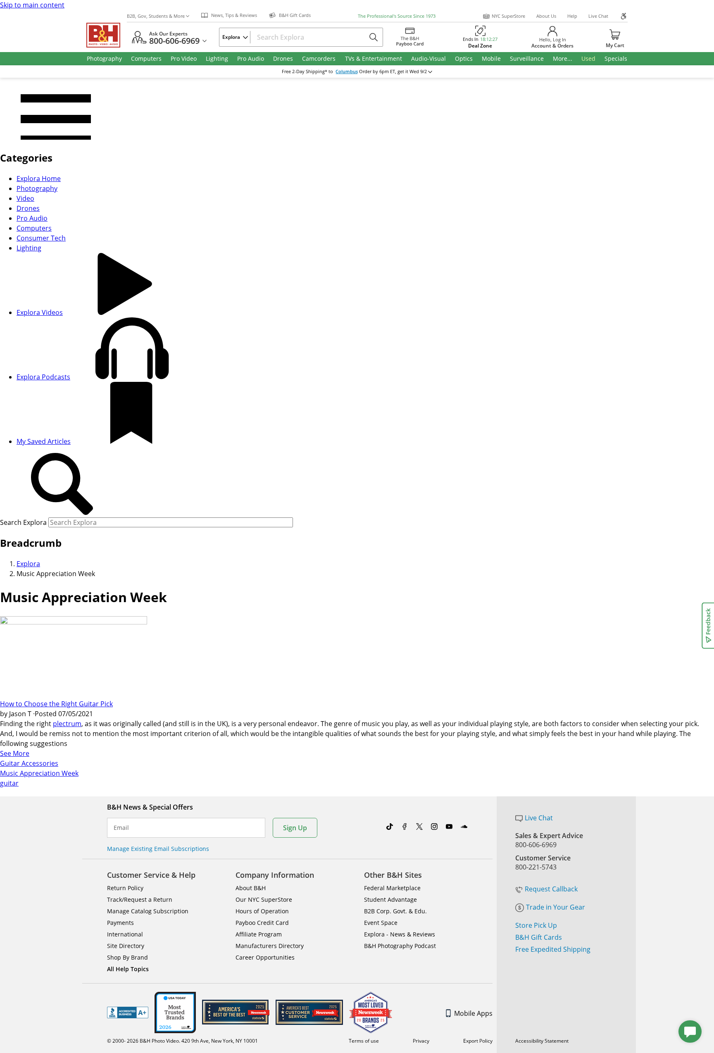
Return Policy (125, 888)
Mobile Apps (473, 1013)
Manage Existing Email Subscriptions (158, 848)
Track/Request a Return (139, 899)
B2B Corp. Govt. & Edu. (395, 911)
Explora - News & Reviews (399, 934)
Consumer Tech (41, 238)
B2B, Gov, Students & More (156, 16)
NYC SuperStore (508, 16)
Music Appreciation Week (39, 773)
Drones (28, 208)
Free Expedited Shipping (552, 949)
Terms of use (364, 1040)
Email (121, 828)
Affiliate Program (259, 934)
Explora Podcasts (43, 376)
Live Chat (598, 16)
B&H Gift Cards (538, 937)
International (125, 934)
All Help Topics (128, 969)
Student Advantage (390, 899)
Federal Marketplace (392, 888)
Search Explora (23, 522)
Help (572, 16)
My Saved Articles (44, 441)
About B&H (251, 888)
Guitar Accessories (29, 763)
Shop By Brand (127, 957)
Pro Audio (32, 218)
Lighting (29, 248)
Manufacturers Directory (270, 946)
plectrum (67, 723)
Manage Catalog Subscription (147, 911)
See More (14, 753)
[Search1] (62, 484)
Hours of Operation (262, 911)
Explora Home (39, 178)
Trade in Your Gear (555, 907)
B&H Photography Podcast (400, 946)
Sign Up (295, 827)
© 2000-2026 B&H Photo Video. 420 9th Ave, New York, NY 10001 (182, 1040)
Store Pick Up (536, 925)
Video (25, 198)
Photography (37, 188)
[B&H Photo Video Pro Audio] (106, 35)
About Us (546, 16)
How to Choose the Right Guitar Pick (56, 703)
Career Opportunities (265, 957)
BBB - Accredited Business (127, 1012)
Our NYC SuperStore (264, 899)
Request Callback (551, 888)
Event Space (380, 923)
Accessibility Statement (542, 1040)
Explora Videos (40, 312)
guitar (9, 783)
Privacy (421, 1040)
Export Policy (478, 1040)
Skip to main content (32, 5)
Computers (34, 228)
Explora (28, 563)
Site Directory (125, 946)
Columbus (347, 71)
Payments (120, 923)
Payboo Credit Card (262, 923)
